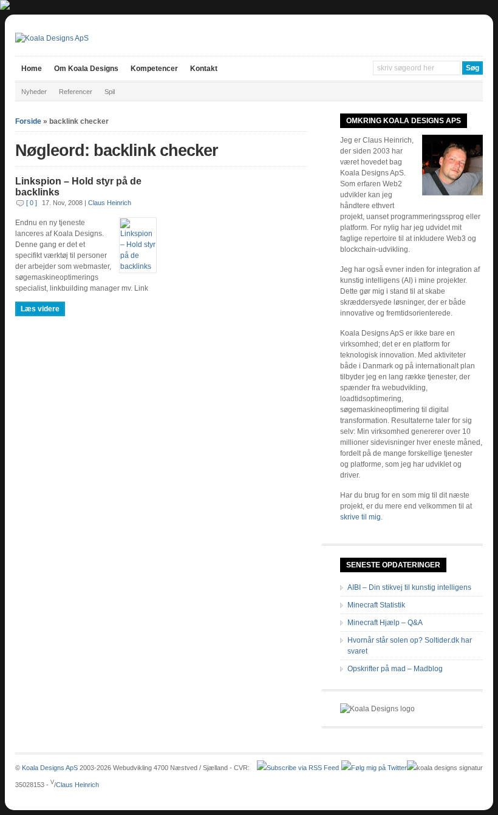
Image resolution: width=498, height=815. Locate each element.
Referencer (75, 91)
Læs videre (40, 309)
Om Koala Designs (86, 68)
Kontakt (203, 68)
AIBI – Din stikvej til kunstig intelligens (409, 587)
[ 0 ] (31, 202)
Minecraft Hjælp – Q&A (385, 622)
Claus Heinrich (109, 202)
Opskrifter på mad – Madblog (395, 669)
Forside (28, 121)
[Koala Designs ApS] (52, 38)
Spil (109, 91)
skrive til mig (360, 517)
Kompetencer (154, 68)
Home (31, 68)
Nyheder (34, 91)
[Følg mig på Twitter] (374, 767)
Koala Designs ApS (50, 767)
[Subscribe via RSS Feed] (298, 767)
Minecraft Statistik (376, 605)
